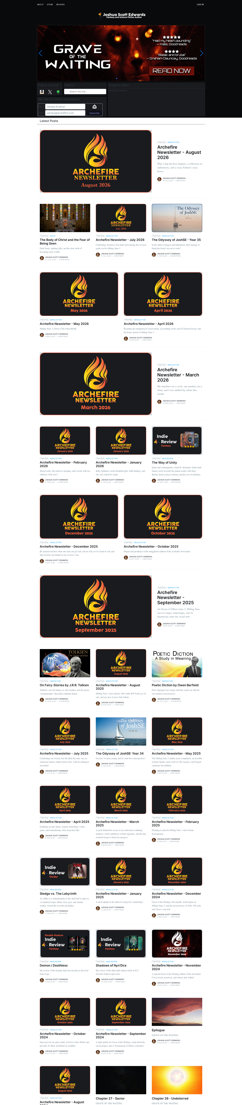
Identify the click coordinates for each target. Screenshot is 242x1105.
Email (41, 112)
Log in (200, 4)
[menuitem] (40, 4)
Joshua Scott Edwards (174, 178)
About (40, 4)
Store (50, 4)
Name (41, 106)
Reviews (60, 4)
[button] (116, 78)
